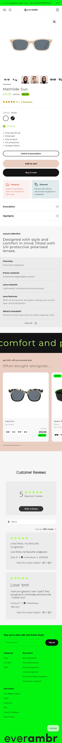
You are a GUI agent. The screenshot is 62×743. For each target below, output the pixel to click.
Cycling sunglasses (30, 672)
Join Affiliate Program (12, 694)
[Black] (56, 434)
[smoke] (13, 432)
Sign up (52, 642)
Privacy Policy (9, 717)
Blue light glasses (30, 658)
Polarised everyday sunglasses (35, 677)
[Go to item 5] (44, 80)
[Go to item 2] (16, 80)
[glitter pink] (25, 432)
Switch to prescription (31, 153)
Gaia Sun (9, 421)
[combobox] (45, 529)
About (6, 698)
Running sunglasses (31, 667)
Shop (6, 658)
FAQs (6, 667)
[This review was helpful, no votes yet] (44, 562)
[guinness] (7, 432)
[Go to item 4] (35, 80)
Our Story (7, 663)
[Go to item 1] (7, 80)
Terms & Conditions (11, 712)
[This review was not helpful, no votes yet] (49, 562)
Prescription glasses (31, 663)
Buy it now (31, 172)
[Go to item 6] (53, 80)
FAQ (5, 708)
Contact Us (8, 703)
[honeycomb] (19, 432)
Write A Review (31, 508)
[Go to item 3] (25, 80)
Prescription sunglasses (32, 681)
